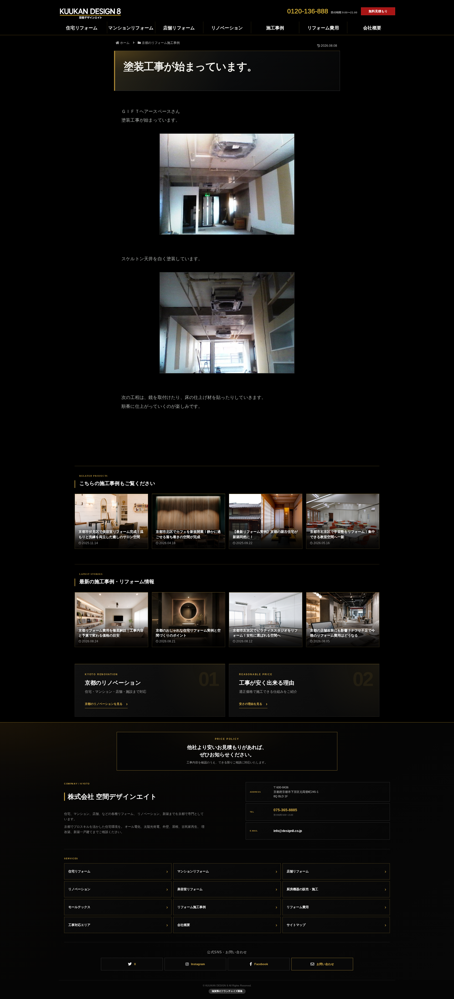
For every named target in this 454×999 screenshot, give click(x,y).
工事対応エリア (79, 925)
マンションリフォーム (193, 871)
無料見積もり (378, 11)
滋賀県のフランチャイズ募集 (227, 991)
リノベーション (79, 889)
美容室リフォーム (190, 889)
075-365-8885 (285, 810)
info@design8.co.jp (288, 831)
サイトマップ (296, 925)
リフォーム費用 (298, 907)
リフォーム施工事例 (191, 907)
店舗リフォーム (298, 871)
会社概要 (183, 925)
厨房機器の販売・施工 (302, 889)
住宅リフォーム (79, 871)
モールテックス (79, 907)
